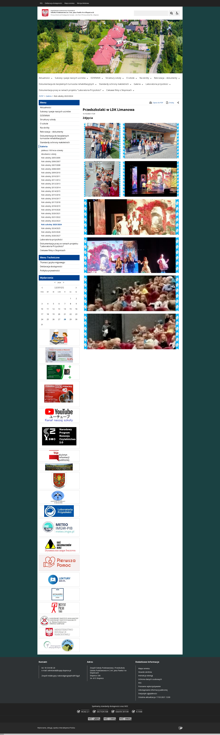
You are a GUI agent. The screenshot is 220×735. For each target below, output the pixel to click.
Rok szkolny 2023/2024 (51, 224)
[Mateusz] (59, 362)
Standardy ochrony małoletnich (114, 84)
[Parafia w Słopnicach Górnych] (59, 470)
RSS (41, 3)
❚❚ (42, 70)
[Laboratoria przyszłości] (59, 516)
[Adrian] (59, 379)
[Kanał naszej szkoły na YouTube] (59, 421)
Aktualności (44, 78)
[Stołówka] (59, 345)
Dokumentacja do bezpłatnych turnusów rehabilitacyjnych (66, 84)
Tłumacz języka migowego (52, 262)
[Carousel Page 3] (67, 70)
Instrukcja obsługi (145, 675)
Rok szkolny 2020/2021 (50, 213)
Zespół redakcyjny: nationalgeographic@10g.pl (61, 675)
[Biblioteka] (59, 600)
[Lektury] (59, 586)
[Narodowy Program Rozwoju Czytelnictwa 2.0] (59, 448)
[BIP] (59, 461)
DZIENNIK (95, 78)
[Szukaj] (171, 13)
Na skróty (144, 78)
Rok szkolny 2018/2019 (50, 206)
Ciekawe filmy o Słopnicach (119, 90)
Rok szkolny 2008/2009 (50, 169)
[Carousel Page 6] (74, 70)
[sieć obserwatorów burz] (59, 552)
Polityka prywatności (50, 270)
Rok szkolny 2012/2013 (50, 183)
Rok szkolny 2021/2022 (50, 217)
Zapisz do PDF (158, 103)
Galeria (137, 84)
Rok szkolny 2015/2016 (50, 195)
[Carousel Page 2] (64, 70)
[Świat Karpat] (59, 651)
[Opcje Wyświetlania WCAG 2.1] (177, 13)
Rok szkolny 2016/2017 (50, 198)
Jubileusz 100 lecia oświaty (52, 150)
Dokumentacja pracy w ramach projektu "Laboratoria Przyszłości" (70, 90)
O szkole (130, 78)
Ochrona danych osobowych (150, 679)
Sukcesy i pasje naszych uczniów (70, 78)
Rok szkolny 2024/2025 (50, 228)
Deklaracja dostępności (53, 3)
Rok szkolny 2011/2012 (50, 180)
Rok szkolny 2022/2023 (50, 221)
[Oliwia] (59, 406)
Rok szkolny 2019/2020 (50, 210)
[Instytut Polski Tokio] (59, 613)
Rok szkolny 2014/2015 (50, 191)
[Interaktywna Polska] (180, 728)
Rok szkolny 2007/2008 (50, 165)
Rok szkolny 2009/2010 (50, 172)
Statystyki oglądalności (147, 693)
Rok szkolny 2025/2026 (50, 232)
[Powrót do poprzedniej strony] (178, 102)
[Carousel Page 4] (69, 70)
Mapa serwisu (69, 3)
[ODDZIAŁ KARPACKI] (59, 625)
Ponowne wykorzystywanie (149, 686)
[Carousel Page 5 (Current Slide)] (71, 70)
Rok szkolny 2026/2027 (50, 235)
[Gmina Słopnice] (59, 488)
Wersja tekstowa (83, 3)
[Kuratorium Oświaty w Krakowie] (59, 503)
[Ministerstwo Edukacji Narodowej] (59, 636)
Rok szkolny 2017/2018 (50, 202)
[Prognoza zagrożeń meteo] (59, 536)
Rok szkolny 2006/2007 (50, 161)
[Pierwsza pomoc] (59, 570)
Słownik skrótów (145, 672)
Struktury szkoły (113, 78)
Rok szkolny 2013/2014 (50, 187)
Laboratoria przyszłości (157, 84)
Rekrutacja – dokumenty (165, 78)
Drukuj (171, 103)
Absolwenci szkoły (48, 154)
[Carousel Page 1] (62, 70)
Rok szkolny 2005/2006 (50, 158)
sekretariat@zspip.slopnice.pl (59, 670)
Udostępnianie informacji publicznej (153, 690)
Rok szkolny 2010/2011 (50, 176)
